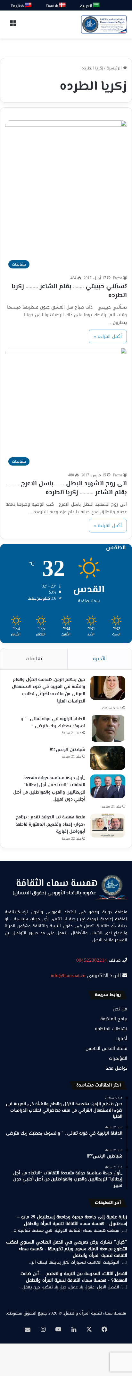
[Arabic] (96, 5)
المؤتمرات (118, 1058)
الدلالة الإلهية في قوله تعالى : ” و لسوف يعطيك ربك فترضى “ (53, 723)
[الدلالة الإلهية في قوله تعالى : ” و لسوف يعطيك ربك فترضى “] (107, 728)
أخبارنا (121, 1039)
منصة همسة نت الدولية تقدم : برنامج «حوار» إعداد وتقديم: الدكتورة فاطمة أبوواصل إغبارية (50, 824)
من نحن (120, 1009)
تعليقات (34, 658)
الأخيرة (100, 658)
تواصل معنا (116, 1068)
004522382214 (91, 960)
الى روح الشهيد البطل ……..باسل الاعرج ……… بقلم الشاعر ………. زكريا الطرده (67, 488)
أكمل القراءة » (108, 336)
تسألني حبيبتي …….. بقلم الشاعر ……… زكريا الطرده (69, 291)
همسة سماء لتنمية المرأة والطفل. (94, 1313)
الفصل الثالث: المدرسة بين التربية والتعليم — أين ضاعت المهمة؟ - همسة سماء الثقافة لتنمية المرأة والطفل (74, 1277)
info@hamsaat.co (68, 975)
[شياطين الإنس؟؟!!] (107, 758)
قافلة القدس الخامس (106, 1048)
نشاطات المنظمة (111, 1029)
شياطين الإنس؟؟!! (67, 749)
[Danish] (62, 5)
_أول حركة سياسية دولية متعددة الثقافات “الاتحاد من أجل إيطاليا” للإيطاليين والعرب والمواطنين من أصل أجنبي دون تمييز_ (49, 789)
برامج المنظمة (113, 1019)
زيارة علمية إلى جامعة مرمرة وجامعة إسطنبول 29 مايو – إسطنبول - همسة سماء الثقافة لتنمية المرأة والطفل (72, 1220)
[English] (28, 5)
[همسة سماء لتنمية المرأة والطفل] (103, 24)
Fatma (117, 278)
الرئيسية (114, 68)
